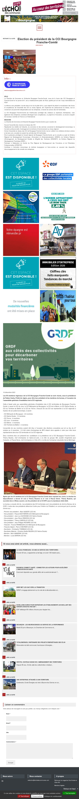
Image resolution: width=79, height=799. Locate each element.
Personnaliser (37, 796)
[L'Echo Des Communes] (32, 7)
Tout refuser (24, 796)
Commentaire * (11, 742)
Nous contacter (36, 776)
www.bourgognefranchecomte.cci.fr (14, 90)
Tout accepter (70, 793)
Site (7, 732)
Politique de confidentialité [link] (53, 796)
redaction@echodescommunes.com (38, 780)
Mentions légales (59, 785)
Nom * (8, 714)
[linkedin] (2, 780)
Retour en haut (70, 789)
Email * (8, 723)
